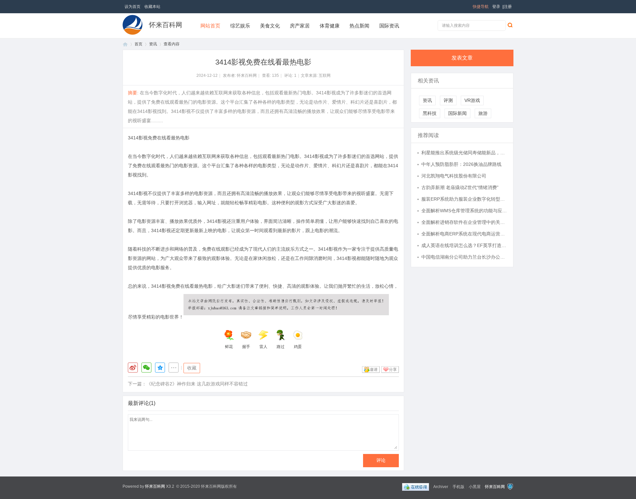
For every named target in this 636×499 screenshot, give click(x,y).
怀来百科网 (165, 24)
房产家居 (300, 25)
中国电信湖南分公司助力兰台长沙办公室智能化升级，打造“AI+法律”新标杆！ (464, 257)
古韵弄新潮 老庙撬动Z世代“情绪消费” (460, 187)
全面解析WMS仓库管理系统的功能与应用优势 (464, 210)
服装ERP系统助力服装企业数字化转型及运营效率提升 (464, 199)
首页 (125, 44)
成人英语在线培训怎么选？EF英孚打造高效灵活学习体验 (464, 245)
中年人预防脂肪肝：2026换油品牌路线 (461, 164)
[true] (509, 24)
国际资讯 (389, 25)
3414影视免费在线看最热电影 (158, 137)
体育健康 (330, 25)
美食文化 (270, 25)
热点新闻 (359, 25)
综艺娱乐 (240, 25)
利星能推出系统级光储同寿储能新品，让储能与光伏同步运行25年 (464, 152)
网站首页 (210, 25)
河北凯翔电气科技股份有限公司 (453, 175)
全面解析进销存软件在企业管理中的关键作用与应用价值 (464, 222)
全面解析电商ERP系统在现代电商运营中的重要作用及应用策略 (464, 233)
